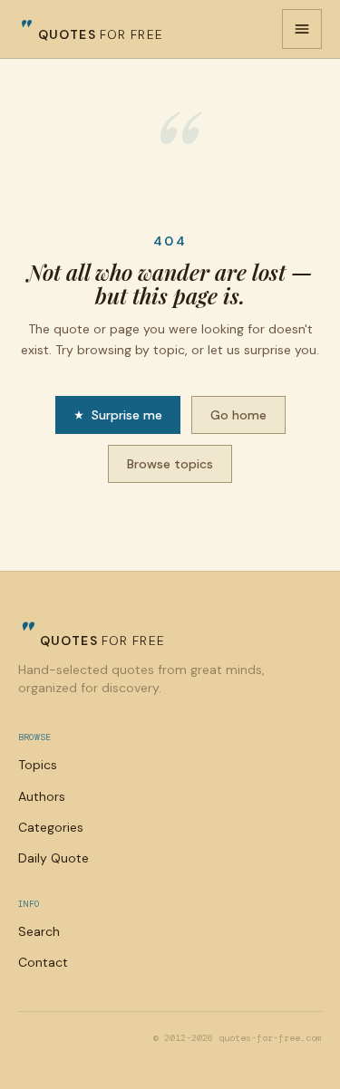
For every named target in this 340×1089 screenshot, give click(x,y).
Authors (41, 796)
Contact (43, 962)
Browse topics (170, 464)
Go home (238, 415)
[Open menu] (302, 29)
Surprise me (127, 415)
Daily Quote (53, 858)
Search (39, 931)
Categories (50, 827)
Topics (37, 765)
